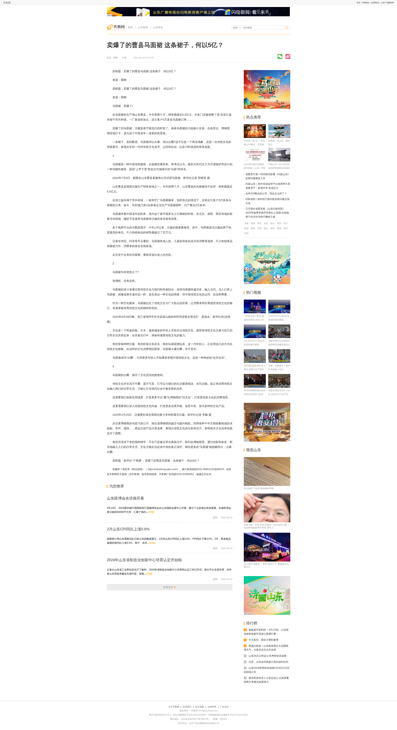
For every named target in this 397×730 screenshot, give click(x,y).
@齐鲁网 (134, 474)
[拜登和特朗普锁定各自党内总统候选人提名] (255, 381)
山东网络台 (375, 3)
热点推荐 (253, 117)
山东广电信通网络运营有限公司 (204, 723)
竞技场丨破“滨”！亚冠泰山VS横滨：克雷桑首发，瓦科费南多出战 (254, 144)
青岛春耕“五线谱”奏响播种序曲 (259, 488)
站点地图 (199, 707)
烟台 (272, 223)
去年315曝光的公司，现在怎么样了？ (266, 193)
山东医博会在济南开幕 (125, 498)
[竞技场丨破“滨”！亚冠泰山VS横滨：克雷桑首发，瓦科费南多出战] (255, 137)
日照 (259, 228)
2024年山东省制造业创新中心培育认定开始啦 (144, 560)
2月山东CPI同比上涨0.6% (128, 529)
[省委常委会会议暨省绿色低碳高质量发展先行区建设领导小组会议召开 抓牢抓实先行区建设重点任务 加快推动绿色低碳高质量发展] (279, 331)
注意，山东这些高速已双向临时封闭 (268, 662)
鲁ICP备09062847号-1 (160, 715)
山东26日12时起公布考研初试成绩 (267, 656)
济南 (246, 223)
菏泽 (246, 233)
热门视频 (253, 292)
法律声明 (212, 707)
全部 (235, 27)
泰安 (246, 228)
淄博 (253, 223)
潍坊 (279, 223)
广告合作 (224, 707)
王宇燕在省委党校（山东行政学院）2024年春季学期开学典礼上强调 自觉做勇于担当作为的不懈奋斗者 (267, 212)
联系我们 (187, 707)
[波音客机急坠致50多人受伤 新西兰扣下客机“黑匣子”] (255, 356)
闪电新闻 (365, 3)
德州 (272, 228)
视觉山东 (253, 450)
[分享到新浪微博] (287, 56)
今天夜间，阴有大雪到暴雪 (263, 640)
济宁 (285, 223)
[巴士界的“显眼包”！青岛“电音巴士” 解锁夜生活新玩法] (267, 547)
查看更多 (168, 587)
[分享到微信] (279, 56)
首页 (358, 3)
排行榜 (251, 623)
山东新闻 (143, 27)
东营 (266, 223)
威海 (253, 228)
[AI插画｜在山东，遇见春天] (279, 137)
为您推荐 (116, 486)
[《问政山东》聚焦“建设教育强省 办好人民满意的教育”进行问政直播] (255, 306)
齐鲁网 (7, 2)
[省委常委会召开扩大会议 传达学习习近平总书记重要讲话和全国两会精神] (279, 381)
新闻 (130, 27)
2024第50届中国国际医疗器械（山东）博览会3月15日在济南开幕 (254, 168)
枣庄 (259, 223)
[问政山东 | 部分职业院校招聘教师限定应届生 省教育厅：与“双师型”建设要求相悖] (279, 160)
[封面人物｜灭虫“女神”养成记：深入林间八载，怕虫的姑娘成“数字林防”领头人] (267, 507)
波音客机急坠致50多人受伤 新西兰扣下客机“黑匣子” (255, 369)
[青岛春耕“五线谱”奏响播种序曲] (267, 471)
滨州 (285, 228)
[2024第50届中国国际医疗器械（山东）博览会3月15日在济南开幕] (255, 160)
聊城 (279, 228)
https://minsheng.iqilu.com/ (162, 469)
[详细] (151, 512)
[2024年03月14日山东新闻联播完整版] (255, 331)
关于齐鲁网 (173, 707)
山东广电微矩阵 (387, 3)
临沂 (266, 228)
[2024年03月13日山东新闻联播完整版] (279, 306)
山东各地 (158, 27)
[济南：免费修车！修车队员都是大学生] (279, 356)
